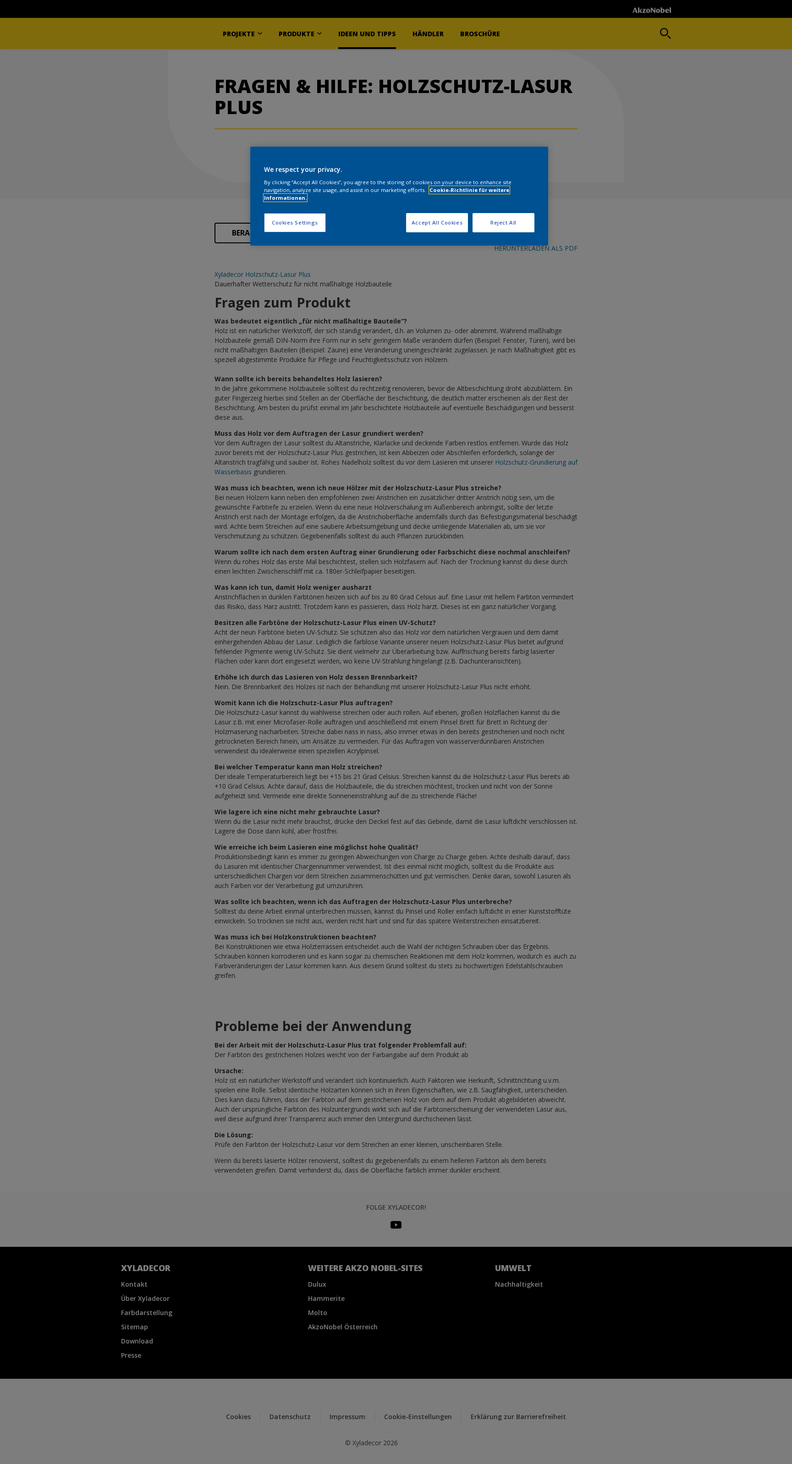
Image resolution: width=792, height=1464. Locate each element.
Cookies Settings (295, 222)
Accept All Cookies (437, 222)
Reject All (503, 222)
